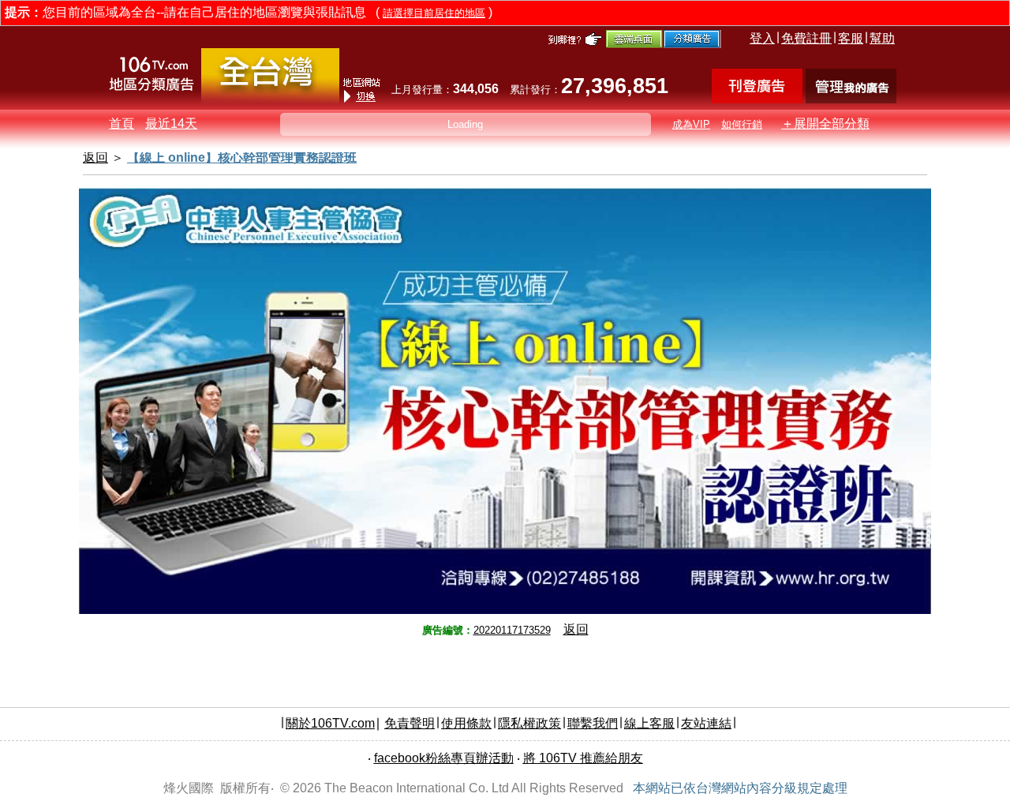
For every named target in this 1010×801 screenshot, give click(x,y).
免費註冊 (806, 38)
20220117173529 (512, 630)
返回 (576, 629)
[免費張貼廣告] (757, 99)
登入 (762, 38)
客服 (850, 38)
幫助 (882, 38)
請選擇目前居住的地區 (434, 13)
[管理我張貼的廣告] (851, 99)
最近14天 (171, 123)
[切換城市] (270, 100)
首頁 (121, 123)
